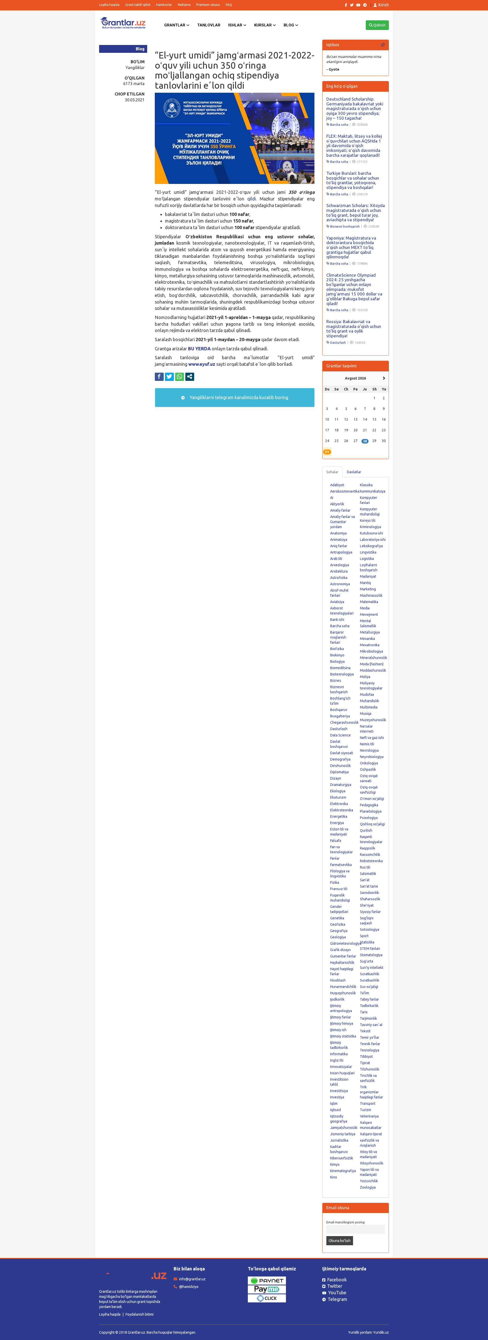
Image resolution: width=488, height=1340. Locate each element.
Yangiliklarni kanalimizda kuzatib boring (238, 397)
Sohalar (332, 472)
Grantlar (175, 25)
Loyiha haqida (109, 4)
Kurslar (263, 25)
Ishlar (235, 25)
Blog (289, 25)
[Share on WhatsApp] (179, 376)
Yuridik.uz (381, 1332)
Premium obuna (208, 4)
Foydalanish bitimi (140, 1314)
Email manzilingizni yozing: (345, 1222)
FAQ (229, 4)
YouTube (337, 1292)
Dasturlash (338, 342)
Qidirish (379, 25)
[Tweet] (169, 376)
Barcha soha (339, 124)
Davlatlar (354, 472)
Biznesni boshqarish (345, 226)
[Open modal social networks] (189, 376)
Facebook (337, 1279)
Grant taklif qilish (137, 4)
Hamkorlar (164, 4)
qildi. (252, 198)
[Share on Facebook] (159, 376)
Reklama (184, 4)
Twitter (334, 1285)
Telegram (337, 1299)
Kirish (383, 5)
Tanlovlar (208, 25)
